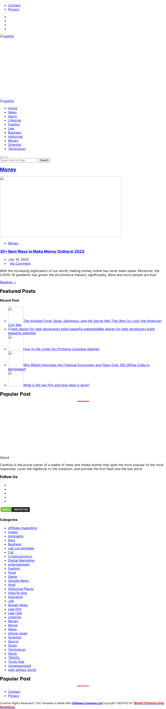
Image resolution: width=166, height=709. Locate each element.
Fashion (14, 124)
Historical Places (21, 589)
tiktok (12, 653)
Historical (15, 136)
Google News (18, 581)
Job (11, 601)
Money (13, 141)
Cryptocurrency (20, 556)
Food (12, 572)
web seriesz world (22, 670)
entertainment (19, 564)
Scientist (14, 145)
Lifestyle (14, 120)
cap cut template (21, 548)
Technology (17, 149)
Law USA (15, 613)
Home (12, 108)
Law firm (14, 609)
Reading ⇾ (8, 282)
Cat (11, 552)
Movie (12, 625)
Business (14, 132)
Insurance (15, 597)
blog (11, 540)
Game (12, 577)
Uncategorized (19, 666)
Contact (14, 5)
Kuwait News (18, 605)
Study (12, 645)
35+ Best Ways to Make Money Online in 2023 (42, 251)
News (12, 112)
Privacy (13, 9)
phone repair (18, 633)
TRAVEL (14, 658)
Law (11, 128)
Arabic (13, 532)
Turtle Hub (16, 662)
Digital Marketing (21, 560)
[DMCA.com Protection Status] (15, 511)
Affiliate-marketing (22, 528)
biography (16, 536)
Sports (13, 641)
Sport (12, 116)
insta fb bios (17, 593)
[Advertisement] (83, 68)
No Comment (20, 263)
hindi (11, 585)
